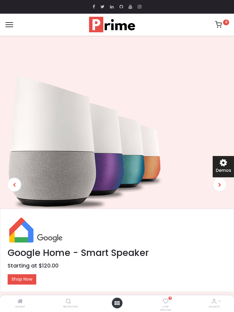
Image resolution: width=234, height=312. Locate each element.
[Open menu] (117, 303)
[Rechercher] (68, 302)
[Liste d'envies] (165, 302)
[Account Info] (214, 302)
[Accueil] (20, 302)
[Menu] (9, 25)
